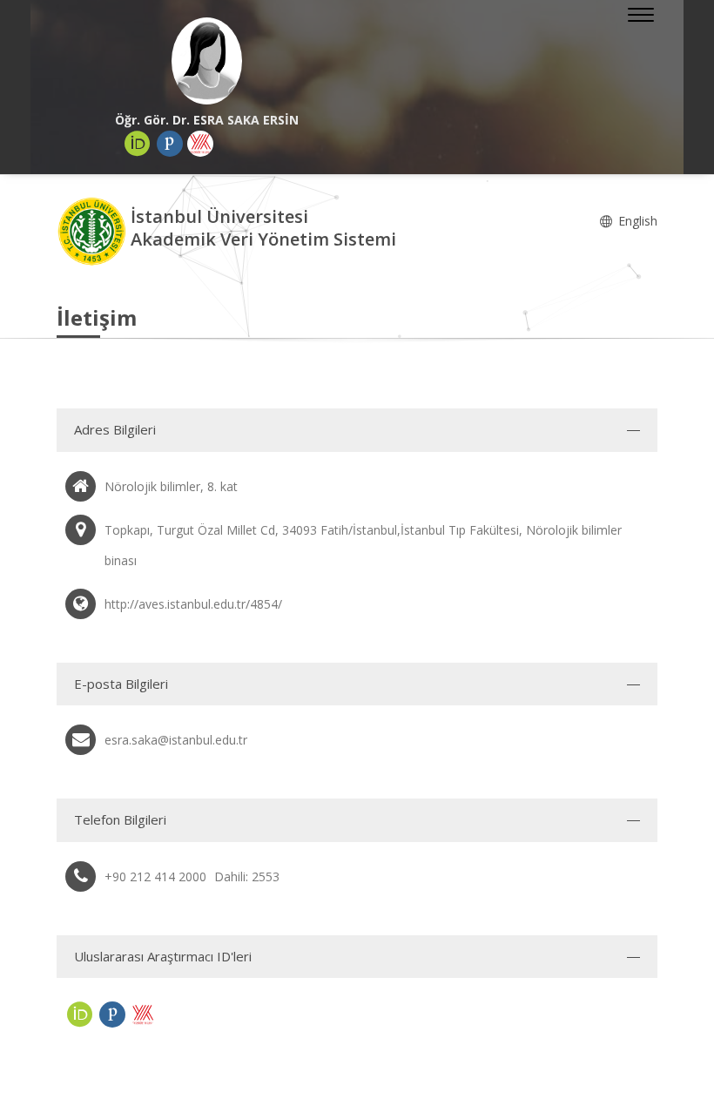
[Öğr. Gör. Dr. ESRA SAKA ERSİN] (207, 60)
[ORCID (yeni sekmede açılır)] (137, 144)
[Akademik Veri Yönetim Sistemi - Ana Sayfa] (94, 230)
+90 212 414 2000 (155, 876)
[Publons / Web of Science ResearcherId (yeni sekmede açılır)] (170, 144)
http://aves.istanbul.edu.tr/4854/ (193, 604)
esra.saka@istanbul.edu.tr (175, 739)
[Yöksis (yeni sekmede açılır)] (200, 144)
